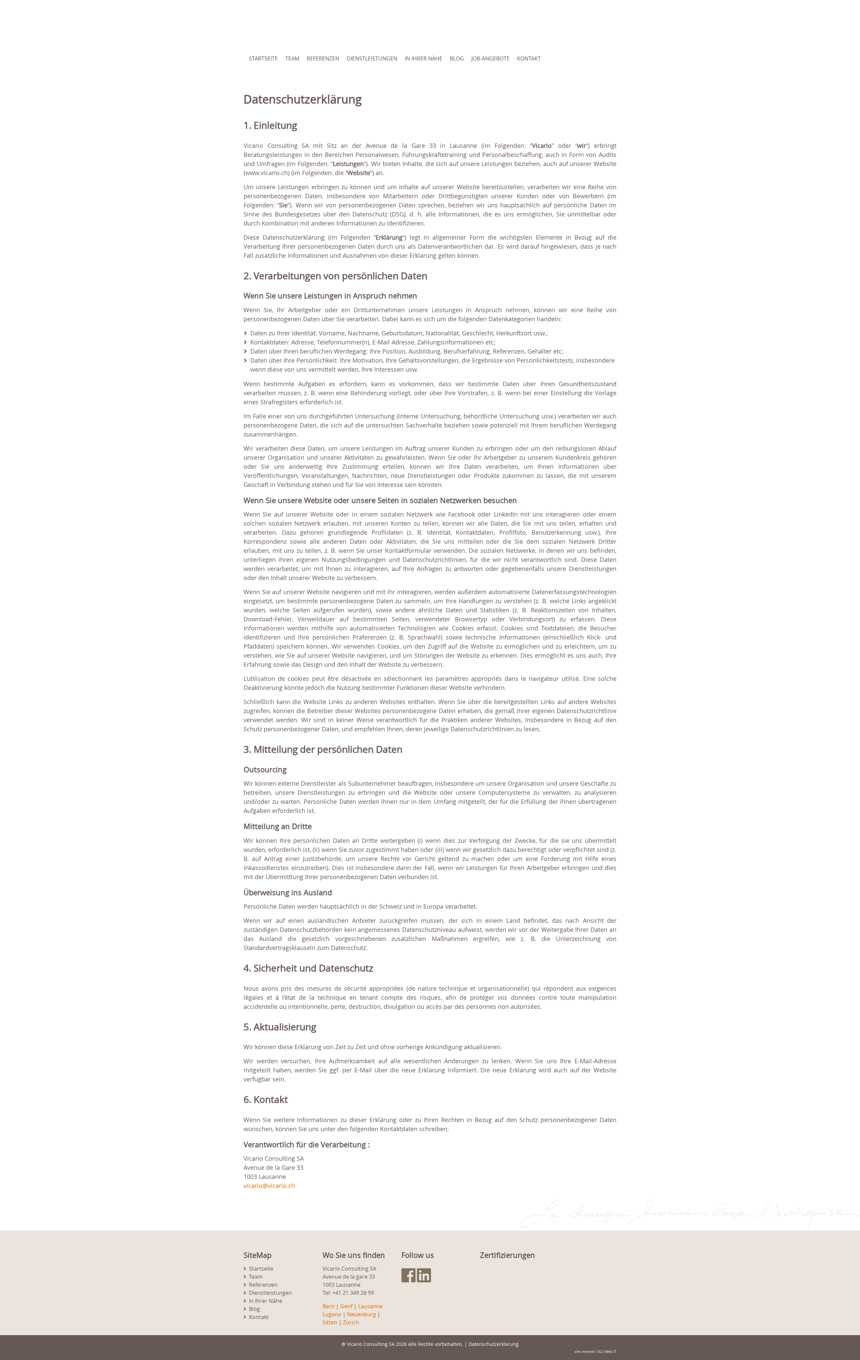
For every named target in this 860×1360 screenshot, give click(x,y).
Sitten (329, 1322)
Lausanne (370, 1306)
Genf (346, 1306)
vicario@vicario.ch (269, 1186)
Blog (457, 58)
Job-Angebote (490, 58)
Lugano (331, 1314)
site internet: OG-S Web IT (595, 1352)
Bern (328, 1306)
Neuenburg (361, 1314)
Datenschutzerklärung (494, 1344)
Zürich (351, 1322)
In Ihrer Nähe (423, 58)
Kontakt (529, 58)
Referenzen (323, 58)
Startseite (263, 58)
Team (292, 58)
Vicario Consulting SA (371, 1344)
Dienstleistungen (372, 58)
